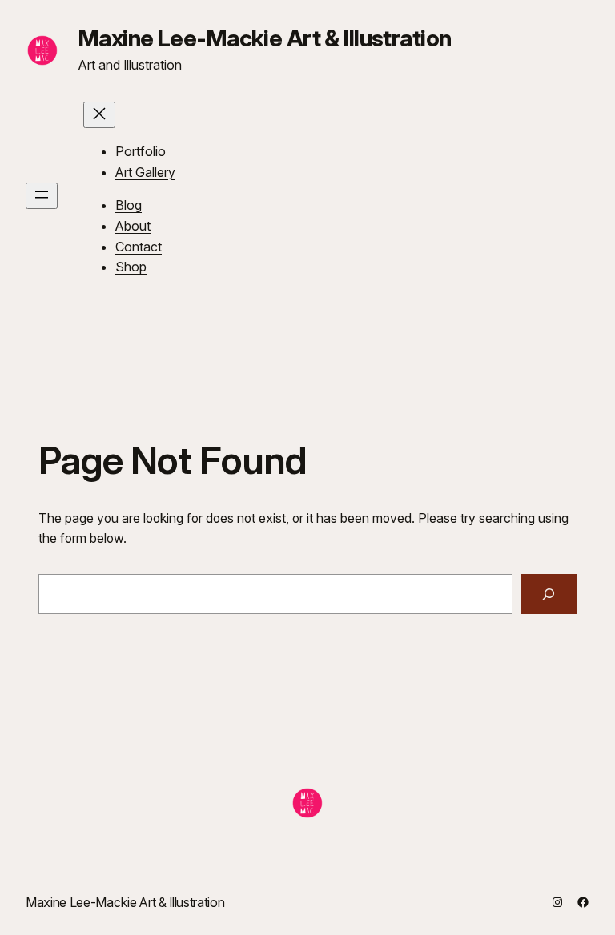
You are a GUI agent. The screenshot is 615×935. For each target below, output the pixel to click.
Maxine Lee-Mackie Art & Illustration (264, 38)
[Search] (549, 593)
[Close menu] (99, 115)
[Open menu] (42, 196)
